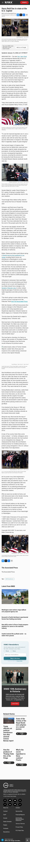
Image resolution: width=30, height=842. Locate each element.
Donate (24, 2)
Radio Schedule (7, 821)
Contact (5, 811)
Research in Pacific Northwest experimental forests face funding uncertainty (15, 618)
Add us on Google (21, 47)
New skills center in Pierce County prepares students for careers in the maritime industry (15, 626)
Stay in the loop (15, 658)
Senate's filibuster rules (9, 288)
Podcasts (5, 828)
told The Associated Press (19, 301)
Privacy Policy (19, 660)
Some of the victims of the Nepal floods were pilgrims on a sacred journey (21, 724)
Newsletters (6, 832)
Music (7, 651)
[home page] (8, 3)
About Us (5, 807)
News (14, 651)
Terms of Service (20, 823)
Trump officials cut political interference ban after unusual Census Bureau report (8, 733)
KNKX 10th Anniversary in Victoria (15, 690)
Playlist (5, 825)
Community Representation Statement (20, 819)
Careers (18, 807)
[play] (3, 840)
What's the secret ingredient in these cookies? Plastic (21, 755)
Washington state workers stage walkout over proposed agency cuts (14, 610)
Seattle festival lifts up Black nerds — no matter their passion (14, 634)
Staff (4, 814)
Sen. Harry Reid (22, 56)
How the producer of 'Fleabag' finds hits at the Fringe (8, 754)
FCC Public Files (20, 830)
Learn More (15, 703)
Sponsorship (19, 811)
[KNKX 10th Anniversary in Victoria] (15, 676)
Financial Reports (20, 814)
